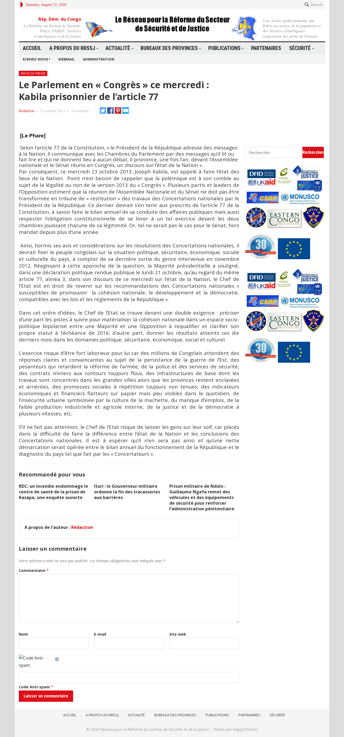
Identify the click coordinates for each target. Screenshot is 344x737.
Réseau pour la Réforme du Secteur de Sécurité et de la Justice (154, 729)
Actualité (118, 48)
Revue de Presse (33, 73)
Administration (98, 59)
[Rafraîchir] (57, 658)
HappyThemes (245, 729)
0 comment (80, 110)
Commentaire (34, 570)
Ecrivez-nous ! (36, 59)
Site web (177, 634)
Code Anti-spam (34, 686)
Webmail (66, 59)
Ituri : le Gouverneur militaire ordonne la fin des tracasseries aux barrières (127, 491)
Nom (23, 634)
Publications (224, 48)
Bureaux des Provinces (169, 48)
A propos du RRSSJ (72, 48)
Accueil (32, 48)
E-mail (100, 634)
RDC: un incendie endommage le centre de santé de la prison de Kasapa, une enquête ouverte (53, 491)
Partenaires (266, 48)
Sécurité (300, 48)
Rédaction (26, 110)
